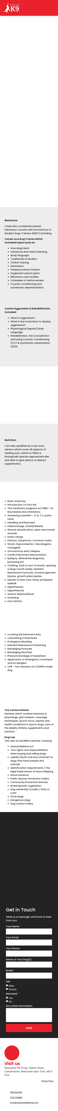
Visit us (12, 1063)
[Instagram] (13, 1108)
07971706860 (16, 1097)
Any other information (19, 1006)
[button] (52, 7)
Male (11, 985)
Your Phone (13, 948)
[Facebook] (7, 1108)
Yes (11, 997)
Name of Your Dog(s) (19, 959)
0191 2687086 (16, 1092)
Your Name (13, 926)
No (10, 1001)
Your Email (12, 937)
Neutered (12, 994)
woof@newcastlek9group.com (24, 1102)
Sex (8, 981)
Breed (10, 970)
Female (13, 989)
